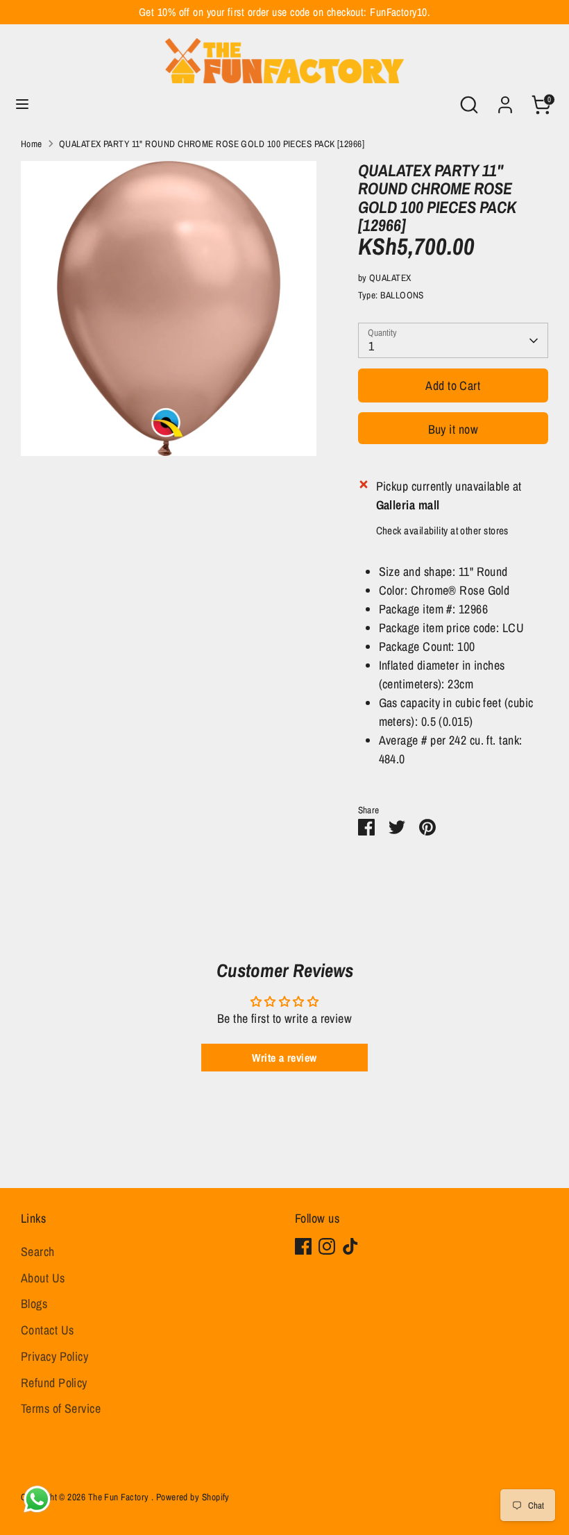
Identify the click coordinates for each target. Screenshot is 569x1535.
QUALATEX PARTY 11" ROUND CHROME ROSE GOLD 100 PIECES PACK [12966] (211, 143)
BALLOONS (402, 295)
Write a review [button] (284, 1057)
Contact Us (47, 1330)
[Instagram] (327, 1246)
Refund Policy (54, 1382)
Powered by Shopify (193, 1497)
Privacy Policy (54, 1356)
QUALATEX (390, 277)
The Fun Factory (119, 1497)
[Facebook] (303, 1246)
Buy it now (453, 429)
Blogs (34, 1303)
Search (38, 1251)
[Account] (505, 100)
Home (31, 143)
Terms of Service (61, 1408)
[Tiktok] (350, 1246)
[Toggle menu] (22, 104)
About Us (43, 1278)
